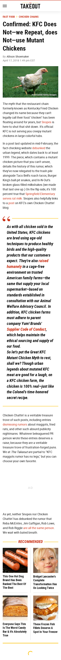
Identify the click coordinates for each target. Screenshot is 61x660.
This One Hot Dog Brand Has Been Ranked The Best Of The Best (14, 582)
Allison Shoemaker (18, 56)
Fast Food (9, 16)
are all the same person (38, 528)
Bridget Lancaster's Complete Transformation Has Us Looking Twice (45, 582)
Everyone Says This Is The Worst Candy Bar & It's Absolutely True (15, 629)
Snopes (46, 122)
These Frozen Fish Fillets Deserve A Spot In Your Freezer (45, 628)
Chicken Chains (29, 16)
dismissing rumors (15, 424)
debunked (38, 148)
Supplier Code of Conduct (26, 329)
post (11, 203)
